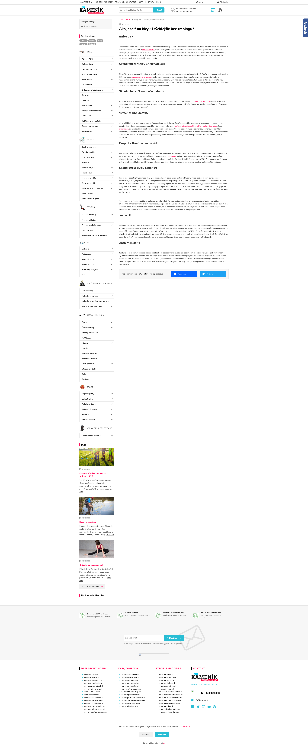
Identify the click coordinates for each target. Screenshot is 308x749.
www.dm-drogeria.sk (130, 674)
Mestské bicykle (89, 178)
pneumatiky (124, 129)
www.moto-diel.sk (166, 680)
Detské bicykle (88, 152)
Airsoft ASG (87, 59)
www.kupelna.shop (92, 692)
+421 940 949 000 (184, 11)
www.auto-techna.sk (167, 677)
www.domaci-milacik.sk (93, 686)
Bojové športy (88, 394)
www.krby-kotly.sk (166, 689)
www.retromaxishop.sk (131, 692)
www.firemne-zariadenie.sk (170, 700)
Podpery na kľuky (89, 353)
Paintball (86, 100)
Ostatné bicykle (89, 183)
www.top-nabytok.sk (130, 686)
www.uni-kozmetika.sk (131, 703)
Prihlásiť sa (172, 638)
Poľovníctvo (87, 105)
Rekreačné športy (89, 409)
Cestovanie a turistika (92, 436)
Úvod (121, 20)
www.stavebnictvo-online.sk (170, 692)
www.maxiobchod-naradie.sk (171, 695)
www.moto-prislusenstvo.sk (170, 697)
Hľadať (159, 10)
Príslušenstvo (88, 364)
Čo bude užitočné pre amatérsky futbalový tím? (94, 475)
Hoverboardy (87, 291)
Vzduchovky (87, 131)
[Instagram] (205, 707)
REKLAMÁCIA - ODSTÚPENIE (125, 2)
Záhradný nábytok (90, 269)
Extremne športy (89, 69)
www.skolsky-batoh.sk (93, 700)
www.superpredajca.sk (131, 695)
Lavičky (85, 348)
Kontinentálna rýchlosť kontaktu (187, 126)
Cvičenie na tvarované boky (91, 565)
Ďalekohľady (87, 64)
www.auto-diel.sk (166, 674)
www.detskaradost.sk (93, 680)
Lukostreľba (87, 399)
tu (164, 743)
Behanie (85, 249)
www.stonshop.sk (91, 695)
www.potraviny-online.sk (94, 706)
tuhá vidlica (171, 156)
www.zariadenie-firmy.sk (169, 712)
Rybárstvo (86, 254)
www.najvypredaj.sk (130, 680)
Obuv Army (87, 85)
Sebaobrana (87, 116)
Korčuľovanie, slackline (92, 306)
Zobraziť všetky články (90, 586)
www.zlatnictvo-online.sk (94, 709)
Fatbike (85, 162)
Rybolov (85, 414)
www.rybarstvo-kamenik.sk (95, 712)
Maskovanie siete (89, 74)
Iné (83, 275)
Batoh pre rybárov (87, 522)
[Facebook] (194, 707)
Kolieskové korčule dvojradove (95, 301)
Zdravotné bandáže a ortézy (94, 235)
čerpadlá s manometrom (141, 77)
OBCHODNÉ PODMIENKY (103, 2)
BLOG (158, 2)
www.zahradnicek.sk (130, 706)
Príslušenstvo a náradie (92, 188)
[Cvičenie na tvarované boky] (96, 549)
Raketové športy (89, 404)
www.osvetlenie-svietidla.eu (133, 700)
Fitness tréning (89, 215)
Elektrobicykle (88, 157)
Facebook (182, 274)
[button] (134, 711)
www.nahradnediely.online (169, 703)
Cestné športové (89, 147)
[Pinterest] (214, 707)
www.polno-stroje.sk (167, 686)
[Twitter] (199, 707)
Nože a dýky (87, 79)
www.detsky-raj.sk (91, 677)
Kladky (85, 343)
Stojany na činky (89, 369)
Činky (84, 322)
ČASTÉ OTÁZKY (86, 2)
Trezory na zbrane (90, 126)
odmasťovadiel (148, 49)
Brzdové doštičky (202, 101)
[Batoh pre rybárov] (96, 506)
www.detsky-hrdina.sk (93, 683)
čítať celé (110, 535)
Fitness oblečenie (89, 220)
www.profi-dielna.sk (167, 683)
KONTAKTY (149, 2)
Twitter (210, 274)
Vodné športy (88, 259)
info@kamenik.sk (201, 700)
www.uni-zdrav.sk (166, 706)
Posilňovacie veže (89, 358)
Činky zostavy (88, 327)
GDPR (140, 2)
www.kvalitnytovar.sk (130, 677)
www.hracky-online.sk (93, 689)
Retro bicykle (87, 193)
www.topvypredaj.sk (130, 683)
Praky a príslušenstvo (91, 110)
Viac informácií (184, 727)
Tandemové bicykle (90, 198)
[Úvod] (98, 10)
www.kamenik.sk (91, 674)
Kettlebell (86, 338)
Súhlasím (162, 734)
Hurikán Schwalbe (209, 126)
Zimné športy (88, 264)
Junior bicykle (87, 173)
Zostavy (85, 379)
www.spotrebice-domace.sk (133, 697)
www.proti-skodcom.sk (131, 689)
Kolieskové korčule (90, 296)
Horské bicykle (88, 167)
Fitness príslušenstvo (91, 225)
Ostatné (86, 95)
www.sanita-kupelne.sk (93, 697)
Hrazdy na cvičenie (90, 333)
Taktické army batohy (91, 121)
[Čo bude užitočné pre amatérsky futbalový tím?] (96, 457)
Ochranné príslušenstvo (92, 90)
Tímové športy (88, 419)
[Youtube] (210, 707)
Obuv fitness (87, 230)
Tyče (84, 374)
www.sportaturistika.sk (93, 703)
